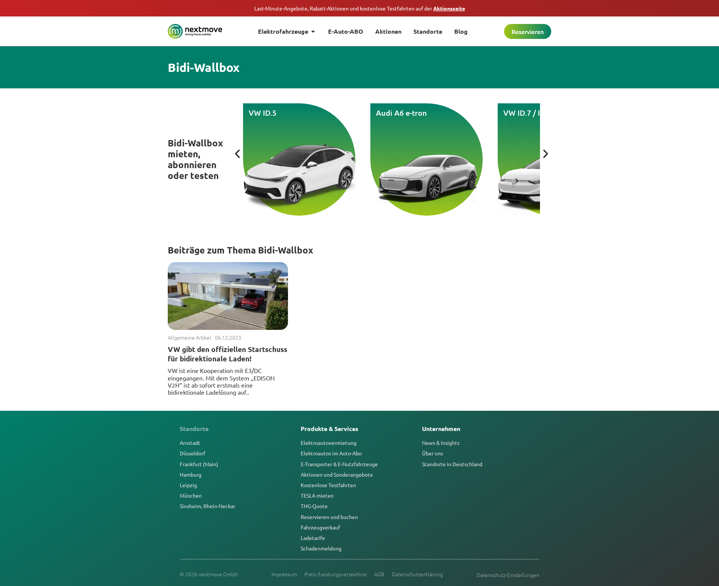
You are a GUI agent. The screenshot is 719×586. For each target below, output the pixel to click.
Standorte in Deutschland (452, 464)
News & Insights (440, 442)
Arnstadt (190, 442)
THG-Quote (314, 505)
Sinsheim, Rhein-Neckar (207, 505)
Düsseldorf (192, 453)
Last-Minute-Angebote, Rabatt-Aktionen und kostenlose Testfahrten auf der (359, 8)
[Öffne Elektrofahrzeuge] (313, 31)
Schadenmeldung (321, 548)
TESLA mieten (317, 495)
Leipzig (188, 485)
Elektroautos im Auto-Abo (331, 453)
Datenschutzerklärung (417, 574)
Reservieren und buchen (329, 516)
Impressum (284, 574)
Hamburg (190, 474)
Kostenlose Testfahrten (328, 485)
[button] (237, 154)
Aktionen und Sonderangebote (337, 474)
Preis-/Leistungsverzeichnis (335, 574)
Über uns (432, 453)
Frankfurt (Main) (199, 464)
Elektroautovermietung (329, 442)
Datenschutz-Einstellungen (508, 575)
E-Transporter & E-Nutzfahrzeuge (339, 464)
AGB (379, 574)
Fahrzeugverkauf (320, 527)
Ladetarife (313, 537)
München (191, 495)
